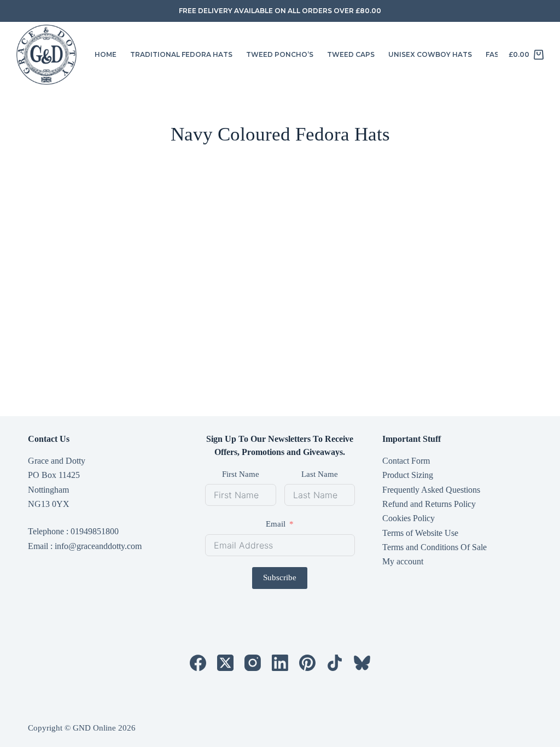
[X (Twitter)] (225, 663)
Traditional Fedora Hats (181, 54)
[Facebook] (198, 663)
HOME (105, 54)
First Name (240, 474)
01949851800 (95, 531)
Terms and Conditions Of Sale (434, 547)
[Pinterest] (307, 663)
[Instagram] (252, 663)
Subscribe (279, 577)
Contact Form (406, 460)
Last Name (319, 474)
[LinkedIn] (280, 663)
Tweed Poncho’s (279, 54)
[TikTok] (334, 663)
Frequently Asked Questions (431, 489)
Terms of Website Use (420, 533)
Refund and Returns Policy (429, 504)
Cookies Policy (408, 518)
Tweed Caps (351, 54)
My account (402, 561)
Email (275, 524)
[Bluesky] (362, 663)
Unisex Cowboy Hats (430, 54)
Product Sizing (407, 475)
